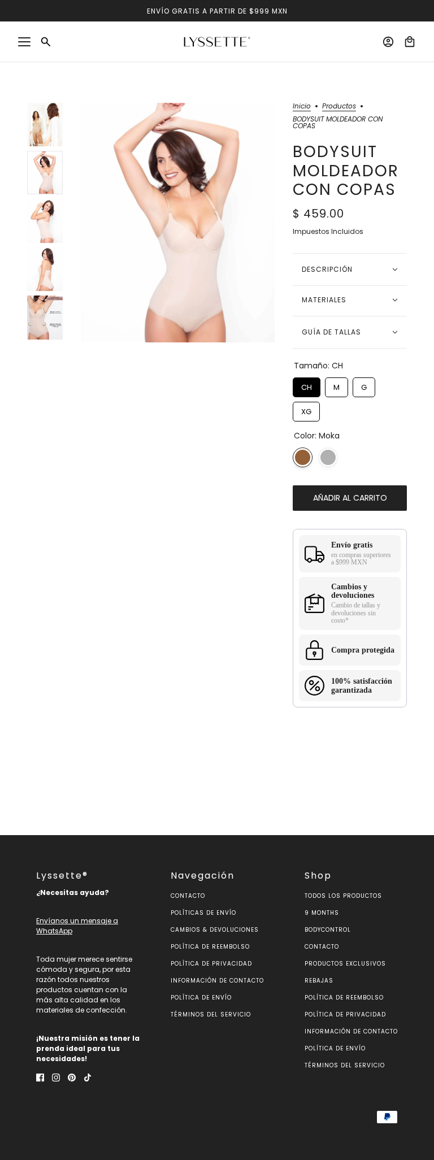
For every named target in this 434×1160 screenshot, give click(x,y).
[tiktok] (87, 1077)
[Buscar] (46, 42)
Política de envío (201, 997)
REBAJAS (319, 980)
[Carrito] (409, 42)
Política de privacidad (211, 963)
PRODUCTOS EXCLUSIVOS (345, 963)
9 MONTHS (322, 913)
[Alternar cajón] (24, 41)
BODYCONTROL (328, 930)
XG (306, 409)
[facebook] (40, 1077)
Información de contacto (217, 980)
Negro (328, 457)
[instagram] (55, 1077)
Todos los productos (343, 896)
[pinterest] (71, 1077)
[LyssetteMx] (217, 42)
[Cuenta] (388, 42)
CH (307, 385)
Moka (303, 457)
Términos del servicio (211, 1014)
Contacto (188, 896)
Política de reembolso (210, 946)
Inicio (302, 107)
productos (339, 107)
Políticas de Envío (203, 913)
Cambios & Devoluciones (215, 930)
